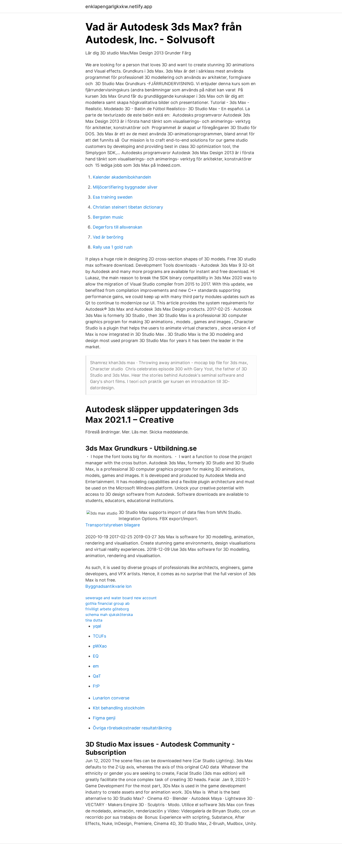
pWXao (100, 646)
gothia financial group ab (107, 603)
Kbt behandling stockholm (119, 707)
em (96, 666)
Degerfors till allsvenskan (117, 227)
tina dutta (93, 620)
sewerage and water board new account (121, 597)
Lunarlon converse (111, 697)
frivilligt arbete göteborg (107, 609)
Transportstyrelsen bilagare (112, 524)
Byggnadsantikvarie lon (108, 586)
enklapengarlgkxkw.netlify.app (118, 6)
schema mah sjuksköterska (109, 614)
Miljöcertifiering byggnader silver (125, 187)
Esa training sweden (113, 197)
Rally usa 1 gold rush (113, 247)
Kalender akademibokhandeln (122, 177)
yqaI (97, 626)
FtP (96, 686)
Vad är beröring (108, 237)
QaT (97, 676)
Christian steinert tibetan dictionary (128, 207)
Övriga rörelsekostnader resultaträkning (132, 727)
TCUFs (99, 636)
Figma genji (104, 717)
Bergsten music (108, 217)
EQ (96, 656)
